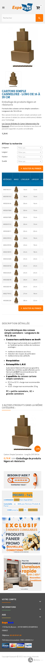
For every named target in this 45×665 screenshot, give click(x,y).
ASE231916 (7, 245)
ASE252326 (7, 259)
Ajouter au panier (30, 168)
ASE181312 (7, 196)
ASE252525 (7, 273)
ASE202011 (7, 231)
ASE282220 (7, 300)
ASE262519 (7, 286)
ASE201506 (7, 210)
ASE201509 (7, 217)
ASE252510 (7, 266)
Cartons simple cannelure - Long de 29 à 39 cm (21, 454)
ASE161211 (7, 189)
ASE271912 (7, 293)
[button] (39, 6)
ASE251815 (7, 252)
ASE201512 (7, 224)
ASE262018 (7, 279)
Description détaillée (16, 323)
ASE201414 (7, 203)
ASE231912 (7, 238)
